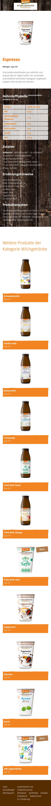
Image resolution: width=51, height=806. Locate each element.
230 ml (7, 583)
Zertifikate (33, 793)
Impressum (22, 796)
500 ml (7, 299)
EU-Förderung (23, 799)
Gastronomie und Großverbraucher (25, 788)
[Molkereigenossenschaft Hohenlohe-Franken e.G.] (25, 5)
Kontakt (44, 793)
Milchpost (21, 793)
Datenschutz (35, 796)
